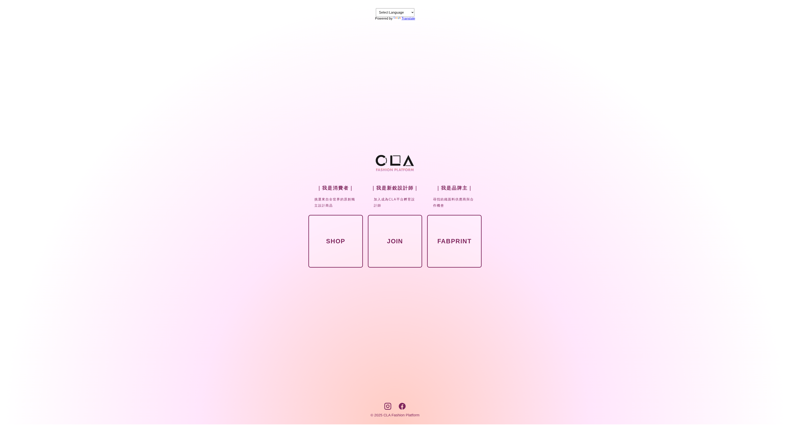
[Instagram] (388, 409)
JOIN (395, 241)
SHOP (335, 241)
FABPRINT (454, 241)
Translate (408, 18)
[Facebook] (402, 409)
